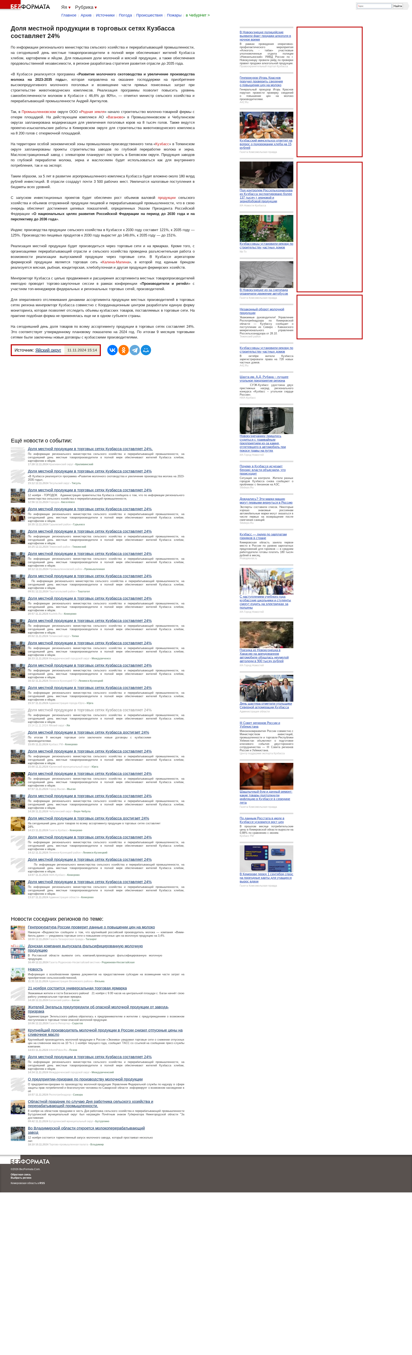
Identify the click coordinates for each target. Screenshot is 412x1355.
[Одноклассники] (123, 350)
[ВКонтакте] (112, 350)
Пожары (174, 15)
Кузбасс (162, 144)
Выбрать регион (21, 1177)
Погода (125, 15)
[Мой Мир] (146, 350)
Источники (105, 15)
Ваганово (115, 117)
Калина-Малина (115, 262)
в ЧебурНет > (198, 15)
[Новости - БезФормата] (26, 5)
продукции (167, 198)
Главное (68, 15)
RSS (42, 1183)
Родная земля (93, 112)
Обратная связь (21, 1174)
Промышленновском (39, 112)
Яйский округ (48, 350)
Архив (86, 15)
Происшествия (149, 15)
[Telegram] (135, 350)
